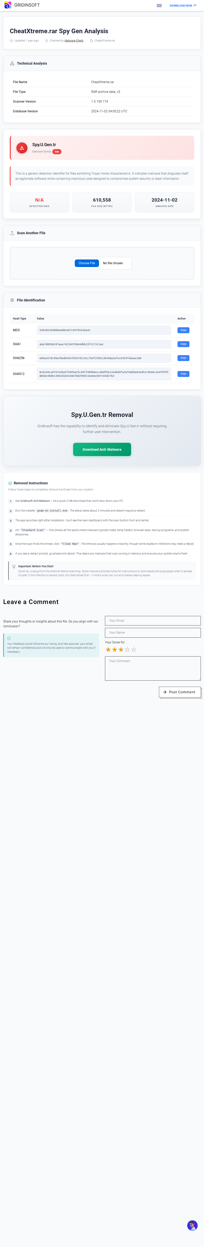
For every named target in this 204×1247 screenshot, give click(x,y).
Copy (183, 330)
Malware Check (74, 40)
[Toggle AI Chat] (192, 1225)
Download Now (181, 5)
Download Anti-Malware (102, 449)
